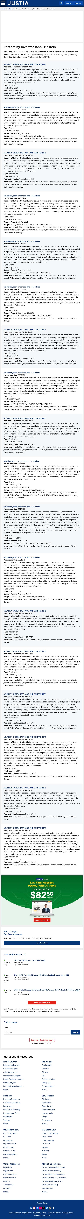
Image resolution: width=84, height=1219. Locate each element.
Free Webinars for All (15, 954)
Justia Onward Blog (50, 1185)
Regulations (8, 1140)
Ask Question (42, 943)
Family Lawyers (9, 1082)
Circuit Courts (9, 1147)
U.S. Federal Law (11, 1129)
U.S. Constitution (10, 1133)
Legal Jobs (7, 1167)
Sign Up (78, 3)
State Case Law (48, 1140)
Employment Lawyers (12, 1075)
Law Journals (47, 1113)
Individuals (47, 1061)
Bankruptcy (47, 1065)
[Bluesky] (47, 1208)
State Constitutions (50, 1133)
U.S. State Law (49, 1129)
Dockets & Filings (10, 1154)
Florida (45, 1147)
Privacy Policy (67, 1213)
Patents (10, 9)
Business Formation (11, 1099)
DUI (43, 1075)
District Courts (9, 1151)
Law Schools (48, 1095)
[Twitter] (50, 1208)
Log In (68, 3)
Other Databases (11, 1164)
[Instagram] (40, 1208)
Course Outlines (48, 1109)
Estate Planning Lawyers (13, 1079)
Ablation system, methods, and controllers (22, 107)
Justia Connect (15, 1213)
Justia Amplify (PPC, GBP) (52, 1181)
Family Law (46, 1082)
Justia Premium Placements (53, 1174)
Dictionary (46, 1099)
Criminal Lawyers (10, 1072)
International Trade (11, 1113)
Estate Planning (48, 1079)
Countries (7, 1188)
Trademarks (8, 1185)
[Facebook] (37, 1208)
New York (46, 1151)
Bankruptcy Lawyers (11, 1065)
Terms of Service (54, 1213)
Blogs (44, 1116)
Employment (8, 1106)
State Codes (47, 1137)
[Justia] (18, 3)
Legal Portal (27, 1213)
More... (6, 1089)
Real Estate (7, 1116)
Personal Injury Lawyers (13, 1086)
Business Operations (11, 1102)
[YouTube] (34, 1208)
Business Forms (9, 1174)
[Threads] (43, 1208)
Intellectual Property (11, 1109)
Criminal (45, 1068)
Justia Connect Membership (53, 1167)
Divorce (45, 1072)
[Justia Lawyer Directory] (53, 1208)
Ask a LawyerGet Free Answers (13, 933)
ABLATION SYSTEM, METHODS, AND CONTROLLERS (25, 64)
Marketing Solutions (51, 1164)
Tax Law (6, 1120)
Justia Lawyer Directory (51, 1171)
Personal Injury (48, 1086)
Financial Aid (47, 1106)
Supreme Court (9, 1144)
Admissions (46, 1102)
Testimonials (47, 1188)
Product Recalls (9, 1178)
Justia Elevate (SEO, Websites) (54, 1178)
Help (44, 1213)
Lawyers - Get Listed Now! (42, 1040)
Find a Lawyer (11, 1022)
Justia (3, 9)
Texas (44, 1154)
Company (37, 1213)
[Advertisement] (42, 26)
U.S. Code (7, 1137)
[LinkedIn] (31, 1208)
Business (7, 1095)
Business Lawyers (10, 1068)
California (46, 1144)
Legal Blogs (8, 1171)
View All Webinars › (42, 1002)
